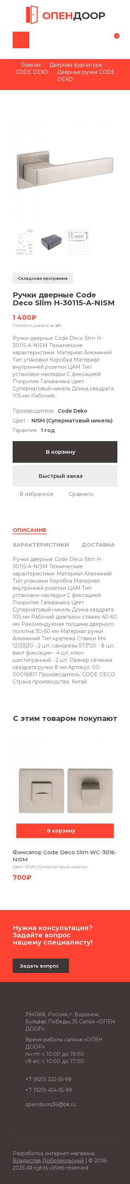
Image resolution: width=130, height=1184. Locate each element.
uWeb (57, 1168)
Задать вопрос (39, 966)
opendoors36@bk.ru (50, 1104)
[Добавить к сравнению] (77, 494)
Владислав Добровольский (48, 1160)
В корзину (61, 451)
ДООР (73, 15)
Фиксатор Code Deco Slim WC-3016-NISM (65, 856)
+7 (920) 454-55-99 (48, 1090)
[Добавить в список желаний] (33, 494)
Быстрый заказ (61, 475)
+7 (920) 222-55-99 (48, 1079)
